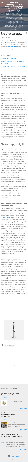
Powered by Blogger (15, 456)
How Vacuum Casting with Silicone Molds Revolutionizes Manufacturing (12, 414)
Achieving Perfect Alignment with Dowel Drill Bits (13, 66)
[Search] (26, 3)
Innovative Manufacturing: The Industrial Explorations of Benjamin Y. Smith (14, 5)
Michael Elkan (17, 459)
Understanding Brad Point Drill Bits (9, 58)
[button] (26, 33)
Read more (23, 408)
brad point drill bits (9, 345)
